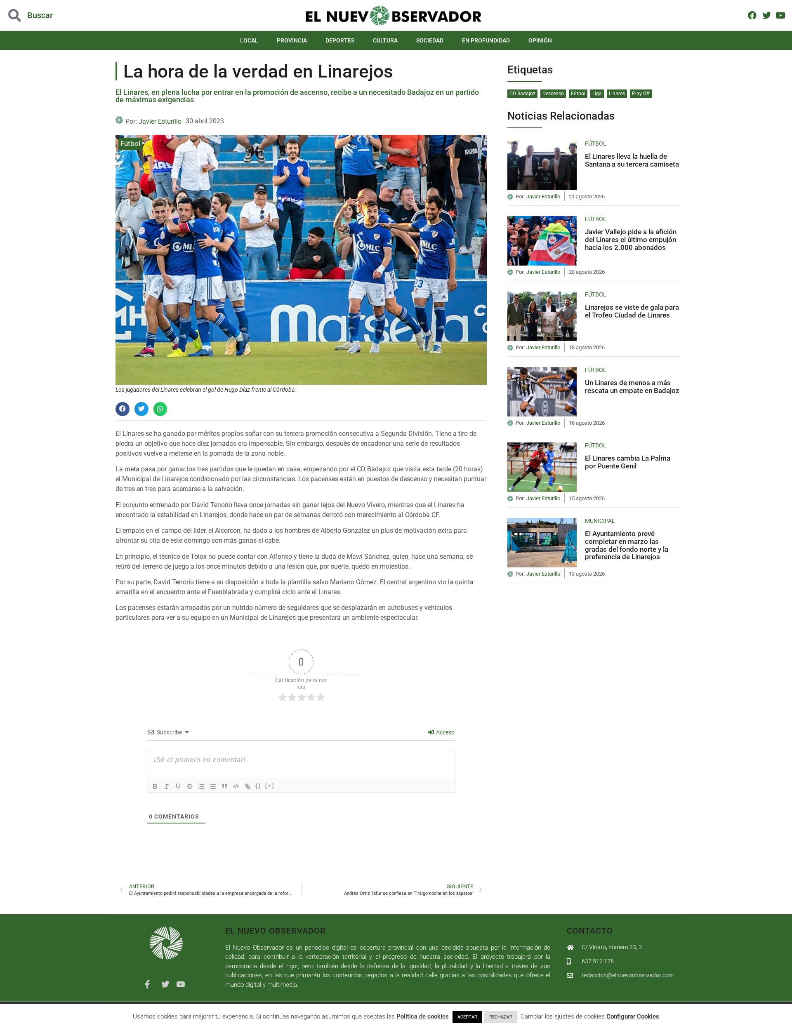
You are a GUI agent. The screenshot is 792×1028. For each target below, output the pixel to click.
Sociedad (429, 40)
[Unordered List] (213, 786)
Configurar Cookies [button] (632, 1016)
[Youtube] (781, 15)
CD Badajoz (522, 93)
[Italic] (166, 786)
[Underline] (178, 786)
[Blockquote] (224, 786)
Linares (617, 93)
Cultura (385, 40)
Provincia (292, 40)
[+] (269, 786)
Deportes (339, 40)
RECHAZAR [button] (500, 1017)
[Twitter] (766, 15)
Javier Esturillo (160, 121)
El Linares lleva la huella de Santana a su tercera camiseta (632, 160)
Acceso (445, 732)
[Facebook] (752, 15)
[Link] (247, 786)
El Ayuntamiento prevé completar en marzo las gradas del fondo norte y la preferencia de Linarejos (626, 545)
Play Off (641, 93)
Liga (597, 93)
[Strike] (190, 786)
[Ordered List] (201, 786)
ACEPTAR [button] (467, 1017)
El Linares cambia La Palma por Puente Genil (627, 462)
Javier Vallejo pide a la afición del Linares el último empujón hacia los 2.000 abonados (630, 239)
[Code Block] (236, 786)
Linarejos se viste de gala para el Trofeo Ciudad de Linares (632, 311)
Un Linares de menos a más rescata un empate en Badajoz (632, 387)
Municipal (600, 521)
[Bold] (155, 786)
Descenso (553, 93)
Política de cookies (422, 1016)
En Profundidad (486, 40)
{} (258, 786)
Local (249, 40)
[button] (79, 15)
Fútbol (130, 143)
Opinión (540, 40)
